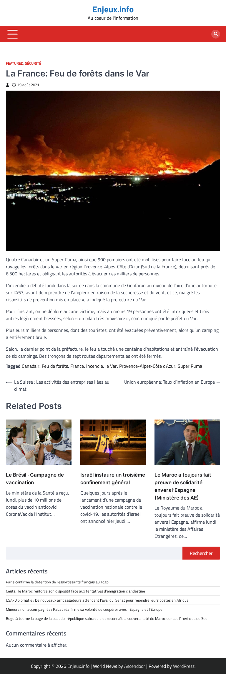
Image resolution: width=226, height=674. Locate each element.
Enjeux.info (113, 9)
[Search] (215, 34)
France (77, 366)
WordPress (184, 666)
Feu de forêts (55, 366)
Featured (14, 63)
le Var (111, 366)
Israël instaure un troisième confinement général (112, 478)
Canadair (30, 366)
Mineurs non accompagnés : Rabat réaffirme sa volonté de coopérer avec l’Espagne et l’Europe (84, 609)
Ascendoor (134, 666)
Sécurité (33, 63)
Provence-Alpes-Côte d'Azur (147, 366)
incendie (94, 366)
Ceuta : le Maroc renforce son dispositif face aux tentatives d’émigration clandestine (75, 591)
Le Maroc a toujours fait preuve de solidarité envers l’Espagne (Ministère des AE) (182, 486)
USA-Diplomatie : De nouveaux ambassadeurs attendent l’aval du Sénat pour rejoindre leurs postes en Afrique (97, 600)
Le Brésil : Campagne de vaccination (35, 478)
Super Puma (190, 366)
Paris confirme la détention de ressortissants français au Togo (57, 582)
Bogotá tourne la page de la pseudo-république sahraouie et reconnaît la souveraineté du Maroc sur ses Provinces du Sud (106, 618)
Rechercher (201, 553)
